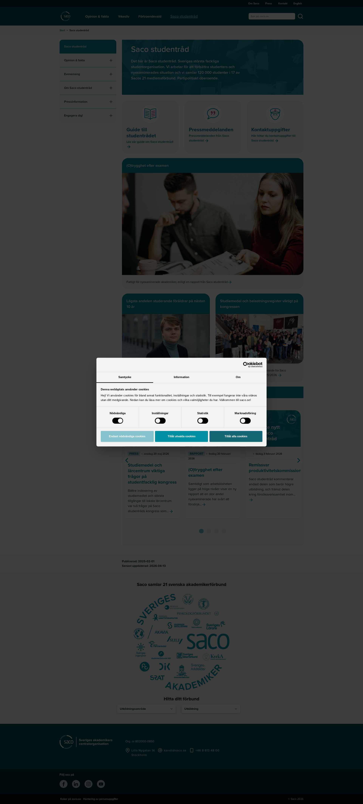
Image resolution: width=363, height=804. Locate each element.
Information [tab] (181, 377)
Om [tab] (238, 377)
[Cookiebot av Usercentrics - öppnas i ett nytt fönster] (245, 364)
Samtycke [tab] (124, 377)
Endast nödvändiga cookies (127, 436)
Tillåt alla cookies (236, 436)
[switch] (160, 421)
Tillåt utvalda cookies (181, 436)
